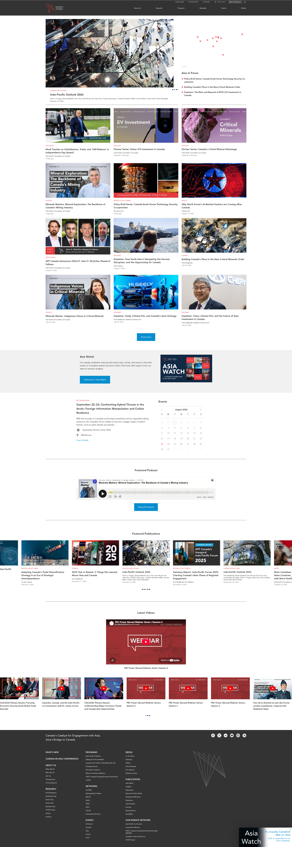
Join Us (48, 778)
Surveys (128, 810)
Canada (88, 830)
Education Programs (93, 772)
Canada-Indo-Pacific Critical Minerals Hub (101, 765)
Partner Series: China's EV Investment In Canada (139, 151)
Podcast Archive (131, 776)
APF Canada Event (83, 403)
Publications (133, 782)
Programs (181, 8)
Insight (184, 203)
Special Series (131, 813)
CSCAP (88, 813)
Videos (128, 765)
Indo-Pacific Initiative (93, 759)
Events (223, 8)
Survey (180, 571)
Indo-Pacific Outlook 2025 (142, 574)
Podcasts (129, 762)
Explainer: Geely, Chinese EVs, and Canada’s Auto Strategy (145, 318)
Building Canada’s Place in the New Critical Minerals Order (213, 261)
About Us (137, 8)
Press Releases (131, 769)
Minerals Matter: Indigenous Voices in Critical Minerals (75, 318)
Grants (48, 816)
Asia (87, 833)
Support (206, 2)
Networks (202, 8)
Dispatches (129, 793)
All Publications (51, 795)
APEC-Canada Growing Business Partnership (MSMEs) (142, 834)
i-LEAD (88, 783)
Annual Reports (51, 785)
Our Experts (130, 772)
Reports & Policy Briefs (122, 203)
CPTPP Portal (50, 812)
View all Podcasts (146, 509)
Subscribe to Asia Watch (95, 382)
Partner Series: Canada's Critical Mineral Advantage (209, 151)
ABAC (88, 803)
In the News (130, 759)
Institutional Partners (93, 817)
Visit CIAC (221, 2)
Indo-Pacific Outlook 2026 (62, 97)
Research (159, 8)
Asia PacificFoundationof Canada (59, 8)
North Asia (49, 802)
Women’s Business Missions (95, 776)
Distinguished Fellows (93, 796)
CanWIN (89, 793)
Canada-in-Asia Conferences (62, 761)
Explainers (129, 803)
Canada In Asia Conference (135, 839)
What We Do (50, 772)
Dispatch (185, 258)
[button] (142, 591)
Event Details (82, 442)
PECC (88, 810)
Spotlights (129, 817)
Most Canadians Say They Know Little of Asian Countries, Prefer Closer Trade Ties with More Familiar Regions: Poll (200, 577)
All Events (89, 826)
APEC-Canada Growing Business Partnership (102, 779)
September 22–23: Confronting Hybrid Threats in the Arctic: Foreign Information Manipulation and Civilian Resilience (110, 411)
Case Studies (130, 806)
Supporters (193, 2)
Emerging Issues (92, 769)
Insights (128, 789)
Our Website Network (138, 822)
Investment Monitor (133, 830)
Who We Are (50, 775)
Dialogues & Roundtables (95, 762)
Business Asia (50, 809)
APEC (88, 806)
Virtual (88, 837)
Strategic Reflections (133, 799)
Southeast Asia (51, 799)
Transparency (50, 782)
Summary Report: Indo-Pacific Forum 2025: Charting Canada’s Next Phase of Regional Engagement (100, 577)
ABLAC (88, 799)
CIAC (88, 840)
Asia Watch (50, 148)
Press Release (51, 260)
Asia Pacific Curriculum (134, 826)
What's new (52, 755)
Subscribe (179, 2)
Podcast (49, 203)
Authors (48, 819)
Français (237, 2)
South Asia (49, 806)
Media (243, 8)
